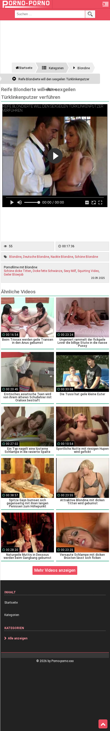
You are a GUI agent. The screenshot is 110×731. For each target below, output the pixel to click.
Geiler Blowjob (13, 274)
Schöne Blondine (86, 257)
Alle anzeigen (17, 638)
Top (102, 724)
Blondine (15, 257)
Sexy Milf (70, 271)
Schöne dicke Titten (17, 271)
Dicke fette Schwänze (47, 271)
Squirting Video (88, 271)
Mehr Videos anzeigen (54, 570)
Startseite (11, 602)
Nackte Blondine (62, 257)
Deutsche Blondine (36, 257)
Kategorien (11, 615)
